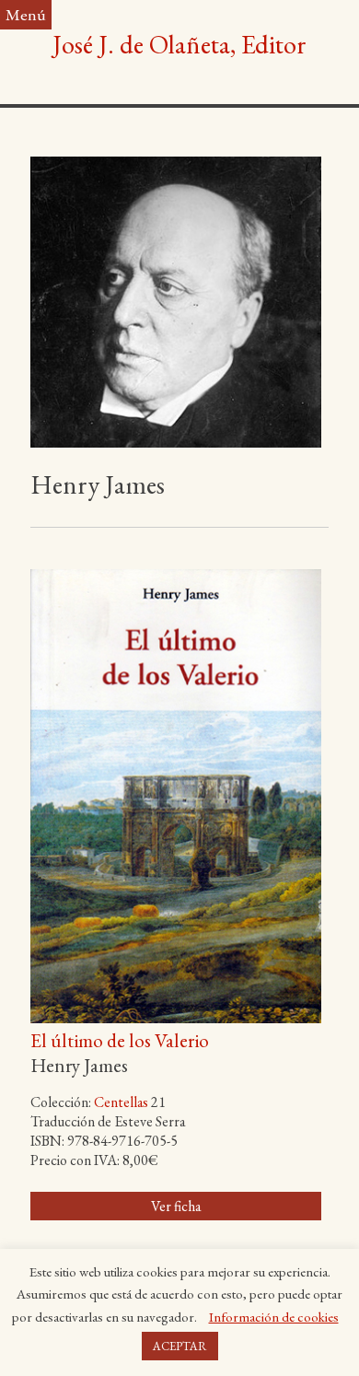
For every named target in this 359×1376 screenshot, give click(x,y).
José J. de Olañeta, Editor (179, 44)
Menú (26, 14)
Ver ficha (176, 1206)
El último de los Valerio (119, 1040)
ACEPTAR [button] (180, 1346)
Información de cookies (274, 1316)
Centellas (121, 1102)
